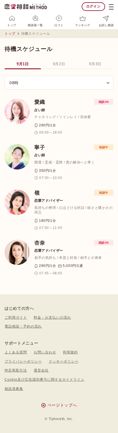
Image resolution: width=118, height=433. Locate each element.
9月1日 (23, 64)
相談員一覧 (35, 25)
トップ (11, 25)
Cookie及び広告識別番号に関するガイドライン (44, 380)
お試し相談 (106, 25)
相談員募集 (14, 389)
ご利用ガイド (16, 317)
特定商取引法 (16, 370)
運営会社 (41, 370)
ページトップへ (62, 405)
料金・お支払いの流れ (52, 317)
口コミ (59, 25)
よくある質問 (16, 352)
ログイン (93, 6)
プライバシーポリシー (23, 361)
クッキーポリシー (63, 361)
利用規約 (70, 352)
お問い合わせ (45, 352)
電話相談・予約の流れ (23, 326)
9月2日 (59, 64)
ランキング (82, 25)
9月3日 (95, 64)
